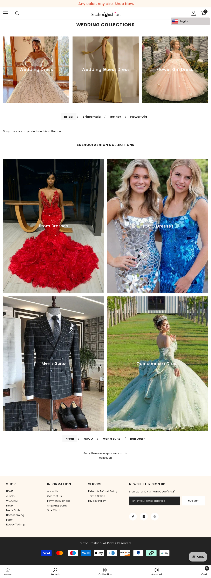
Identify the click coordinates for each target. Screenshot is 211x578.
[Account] (193, 13)
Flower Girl (138, 117)
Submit (193, 500)
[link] (55, 571)
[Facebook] (133, 516)
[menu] (5, 13)
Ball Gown (137, 439)
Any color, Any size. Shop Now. (106, 3)
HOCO (88, 439)
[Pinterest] (155, 516)
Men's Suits (111, 439)
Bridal (68, 117)
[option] (36, 69)
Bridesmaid (91, 117)
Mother (115, 117)
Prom (70, 439)
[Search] (17, 13)
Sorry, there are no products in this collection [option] (105, 455)
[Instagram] (144, 516)
